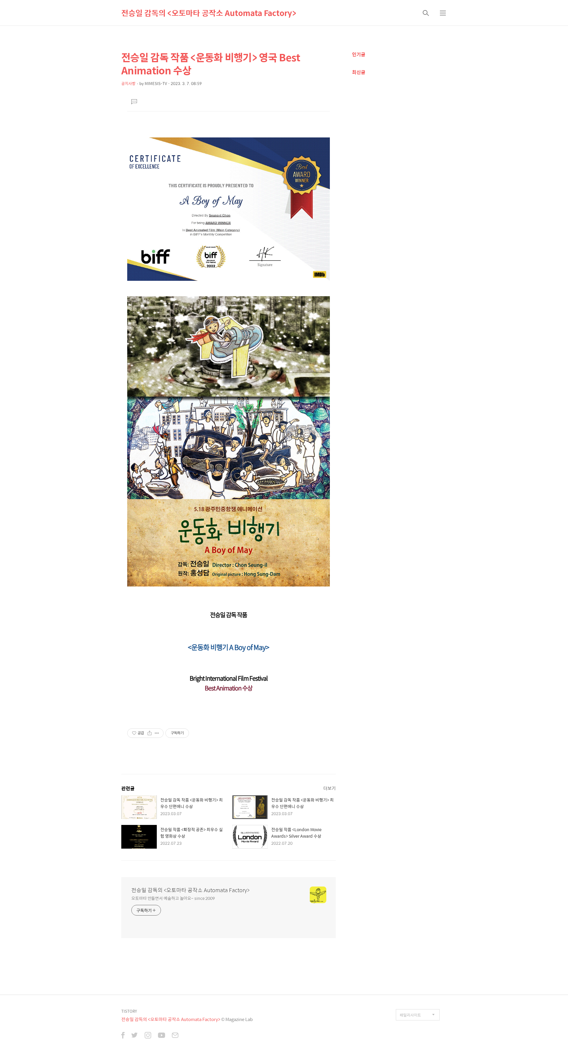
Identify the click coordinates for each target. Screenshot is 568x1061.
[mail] (175, 1036)
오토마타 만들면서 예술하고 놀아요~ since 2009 (173, 898)
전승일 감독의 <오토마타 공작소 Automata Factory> (208, 13)
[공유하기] (149, 733)
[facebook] (123, 1036)
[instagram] (148, 1036)
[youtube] (161, 1036)
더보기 (329, 788)
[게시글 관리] (157, 733)
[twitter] (134, 1036)
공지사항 (128, 83)
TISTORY (129, 1011)
